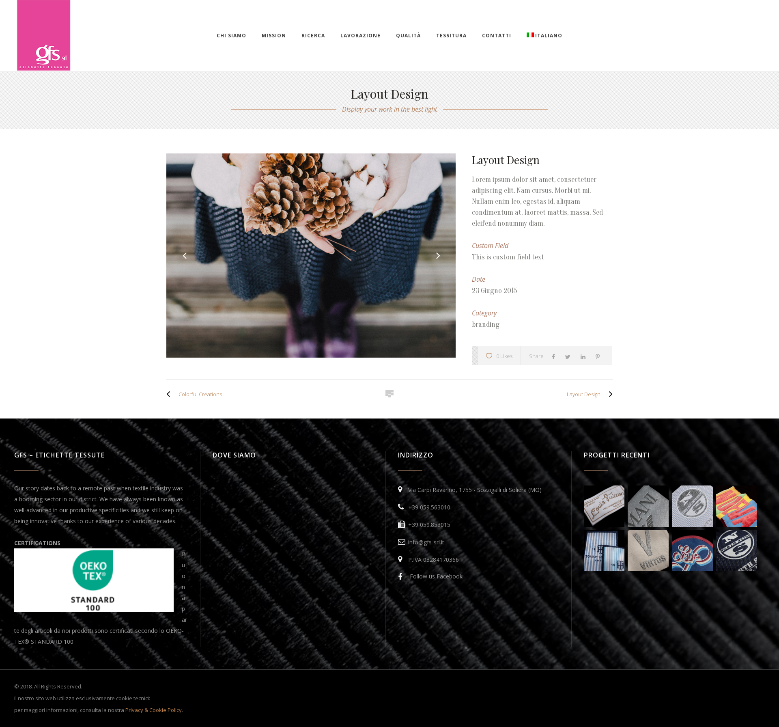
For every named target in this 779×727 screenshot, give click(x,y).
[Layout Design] (609, 394)
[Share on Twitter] (570, 356)
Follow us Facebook (436, 576)
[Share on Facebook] (555, 356)
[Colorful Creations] (170, 394)
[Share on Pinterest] (600, 356)
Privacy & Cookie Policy (153, 710)
